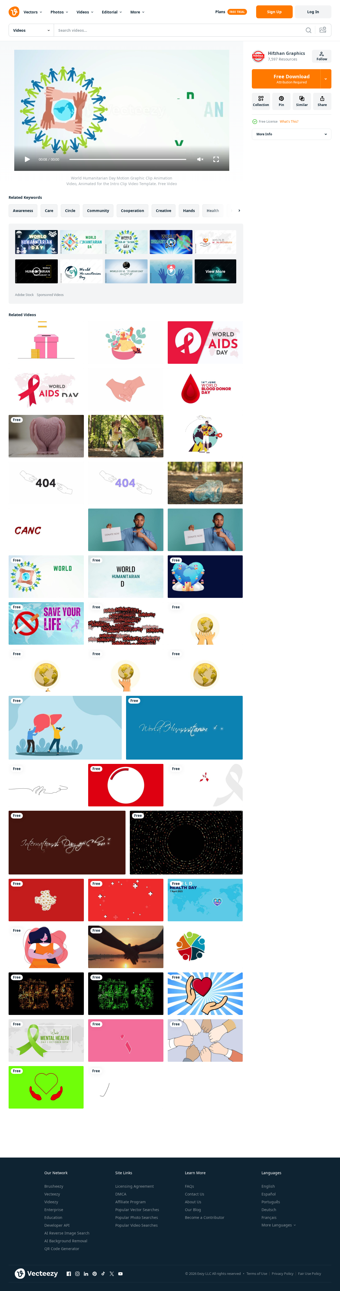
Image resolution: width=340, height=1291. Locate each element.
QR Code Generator (61, 1248)
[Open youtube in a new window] (120, 1273)
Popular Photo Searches (136, 1217)
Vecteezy (52, 1194)
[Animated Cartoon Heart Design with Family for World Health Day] (205, 900)
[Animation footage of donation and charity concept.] (46, 342)
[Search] (308, 30)
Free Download (292, 78)
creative (163, 210)
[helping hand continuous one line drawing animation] (46, 785)
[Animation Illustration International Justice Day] (205, 623)
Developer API (57, 1225)
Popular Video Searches (136, 1225)
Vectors (31, 12)
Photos (57, 12)
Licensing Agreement (134, 1186)
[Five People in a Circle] (205, 947)
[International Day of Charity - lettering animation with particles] (67, 842)
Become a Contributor (204, 1217)
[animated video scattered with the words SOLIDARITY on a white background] (125, 623)
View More (215, 271)
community (98, 210)
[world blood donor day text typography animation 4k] (205, 389)
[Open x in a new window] (112, 1273)
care (49, 210)
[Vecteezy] (14, 11)
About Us (193, 1201)
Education (53, 1217)
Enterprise (53, 1209)
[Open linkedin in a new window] (86, 1273)
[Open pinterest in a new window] (94, 1273)
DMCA (120, 1194)
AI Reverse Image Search (67, 1233)
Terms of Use (256, 1273)
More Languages (277, 1225)
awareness (23, 210)
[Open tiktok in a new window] (103, 1273)
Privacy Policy (283, 1273)
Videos (83, 12)
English (268, 1186)
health (213, 210)
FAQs (189, 1186)
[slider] (127, 159)
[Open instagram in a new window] (77, 1273)
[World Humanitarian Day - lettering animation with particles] (184, 728)
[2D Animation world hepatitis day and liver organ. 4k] (65, 728)
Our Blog (193, 1209)
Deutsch (269, 1209)
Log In (313, 11)
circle (70, 210)
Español (269, 1194)
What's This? (289, 121)
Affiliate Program (130, 1201)
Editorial (109, 12)
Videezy (51, 1201)
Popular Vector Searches (137, 1209)
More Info (264, 134)
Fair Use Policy (309, 1273)
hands (189, 210)
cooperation (132, 210)
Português (271, 1201)
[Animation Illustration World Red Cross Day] (46, 900)
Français (269, 1217)
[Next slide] (234, 210)
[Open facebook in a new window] (69, 1273)
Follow (322, 59)
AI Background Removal (65, 1240)
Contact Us (194, 1194)
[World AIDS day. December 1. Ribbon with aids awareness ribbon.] (125, 785)
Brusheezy (53, 1186)
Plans (220, 11)
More (135, 12)
